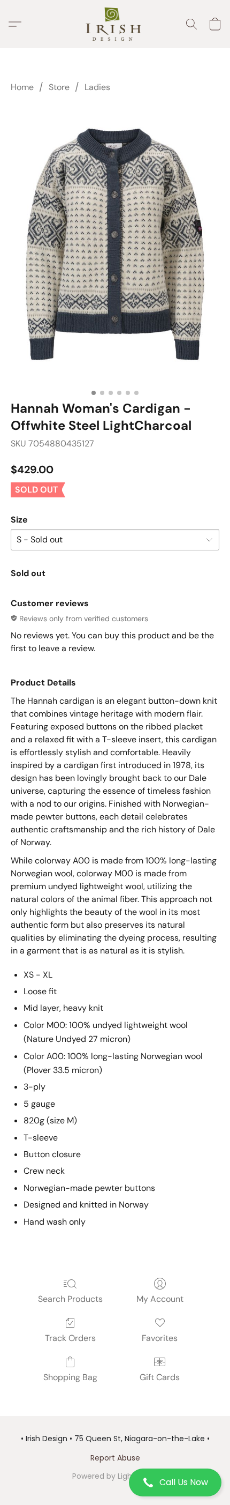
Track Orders (70, 1338)
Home (22, 87)
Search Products (70, 1299)
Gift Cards (160, 1377)
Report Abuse (115, 1457)
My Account (159, 1299)
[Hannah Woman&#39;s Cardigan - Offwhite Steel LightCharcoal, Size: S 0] (115, 244)
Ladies (97, 87)
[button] (115, 1482)
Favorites (160, 1338)
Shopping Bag (70, 1377)
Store (59, 87)
